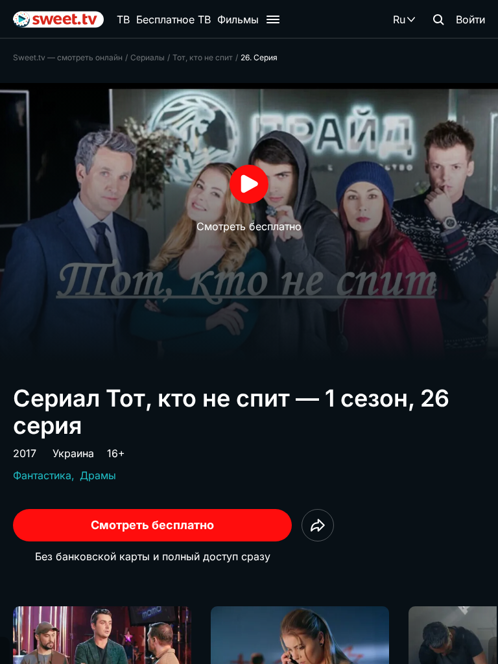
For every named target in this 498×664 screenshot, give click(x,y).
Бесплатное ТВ (173, 19)
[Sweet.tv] (58, 19)
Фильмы (238, 19)
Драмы (98, 475)
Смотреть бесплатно (152, 525)
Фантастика (42, 475)
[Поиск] (438, 19)
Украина (73, 453)
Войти (470, 19)
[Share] (318, 525)
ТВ (123, 19)
